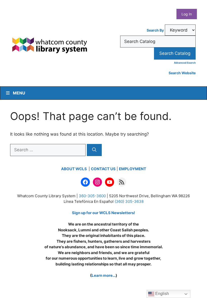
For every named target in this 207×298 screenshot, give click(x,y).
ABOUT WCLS (74, 168)
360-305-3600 (92, 195)
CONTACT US (103, 168)
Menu (19, 92)
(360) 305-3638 (129, 201)
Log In (187, 14)
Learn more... (104, 275)
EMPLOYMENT (132, 168)
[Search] (94, 150)
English (161, 293)
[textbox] (158, 42)
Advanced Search (185, 62)
